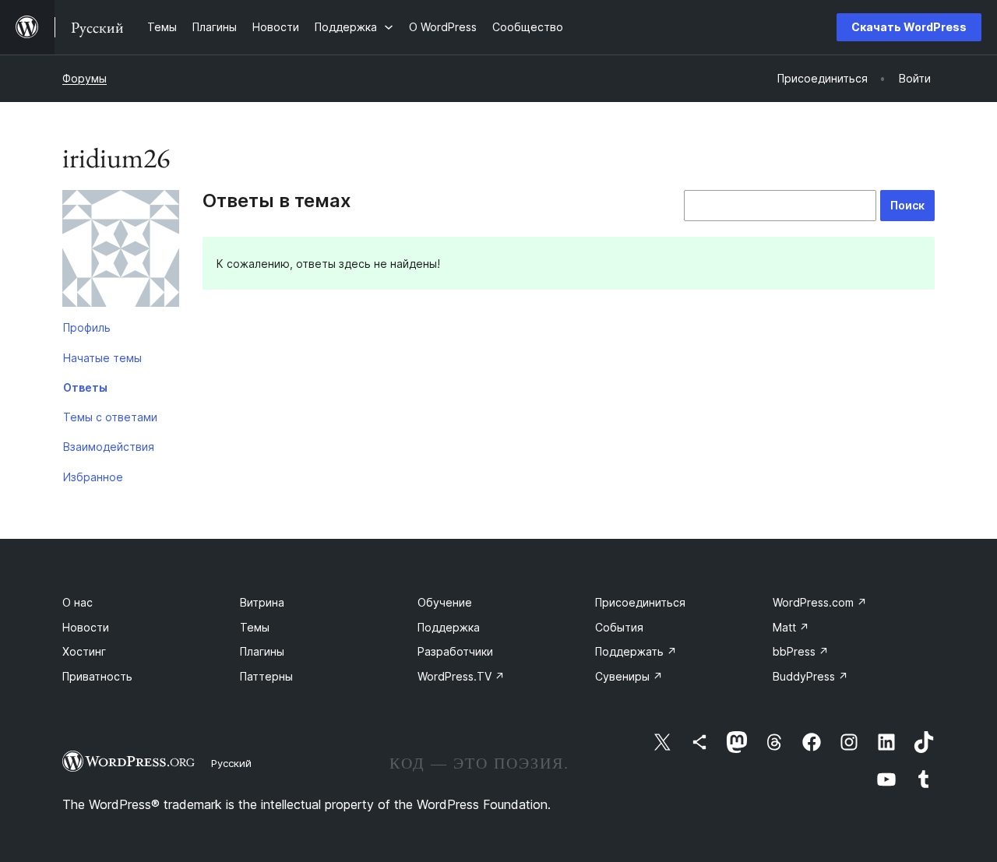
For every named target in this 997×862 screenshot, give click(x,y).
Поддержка (448, 627)
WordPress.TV (461, 676)
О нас (77, 602)
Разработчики (455, 651)
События (619, 627)
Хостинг (84, 651)
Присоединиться (640, 602)
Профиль (87, 327)
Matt (791, 627)
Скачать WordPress (909, 26)
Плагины (262, 651)
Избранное (93, 477)
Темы (255, 627)
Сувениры (629, 676)
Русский (231, 763)
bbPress (801, 651)
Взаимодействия (108, 446)
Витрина (262, 602)
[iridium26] (120, 251)
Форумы (84, 78)
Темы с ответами (110, 417)
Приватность (97, 676)
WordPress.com (820, 602)
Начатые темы (102, 357)
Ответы (85, 387)
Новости (85, 627)
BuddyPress (810, 676)
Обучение (444, 602)
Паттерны (266, 676)
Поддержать (636, 651)
